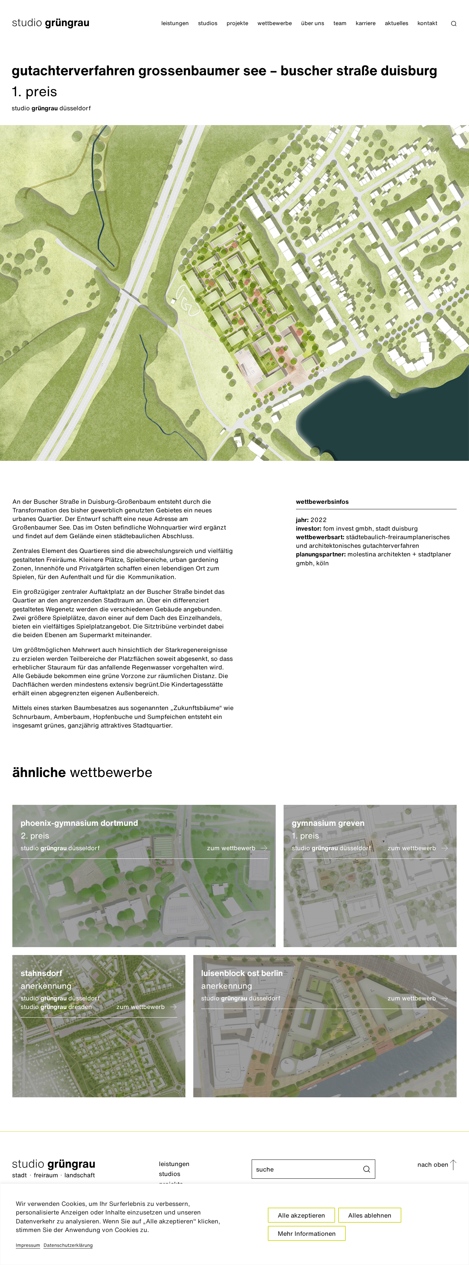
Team (339, 23)
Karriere (366, 23)
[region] (234, 1224)
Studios (207, 23)
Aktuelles (396, 23)
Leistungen (175, 23)
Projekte (237, 23)
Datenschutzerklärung (68, 1245)
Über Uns (312, 23)
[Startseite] (85, 1169)
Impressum (28, 1245)
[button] (454, 23)
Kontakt (427, 23)
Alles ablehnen (369, 1215)
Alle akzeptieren (301, 1215)
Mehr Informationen (307, 1233)
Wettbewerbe (275, 23)
